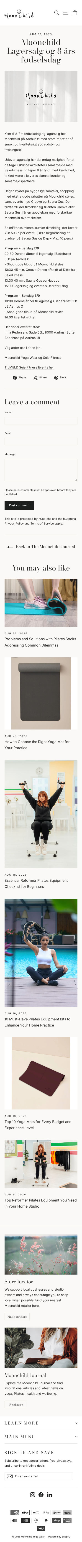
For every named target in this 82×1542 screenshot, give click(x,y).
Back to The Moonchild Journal (45, 546)
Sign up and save (29, 1452)
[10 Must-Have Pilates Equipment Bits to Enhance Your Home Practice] (41, 953)
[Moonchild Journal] (41, 1348)
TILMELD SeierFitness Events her (29, 367)
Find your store (17, 1316)
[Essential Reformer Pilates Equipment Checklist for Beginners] (41, 814)
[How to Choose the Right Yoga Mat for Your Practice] (41, 693)
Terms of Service (42, 523)
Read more (16, 1404)
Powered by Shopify (59, 1536)
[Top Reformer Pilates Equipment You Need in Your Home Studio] (41, 1164)
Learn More (22, 1423)
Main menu (20, 1437)
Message (10, 454)
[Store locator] (41, 1254)
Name (8, 412)
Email (8, 433)
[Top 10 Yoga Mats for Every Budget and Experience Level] (41, 1073)
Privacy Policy (14, 523)
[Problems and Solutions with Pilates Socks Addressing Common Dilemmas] (41, 603)
